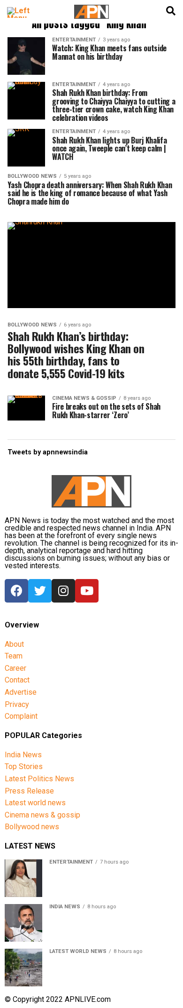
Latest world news (35, 802)
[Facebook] (16, 591)
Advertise (21, 692)
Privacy (17, 704)
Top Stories (24, 766)
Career (15, 668)
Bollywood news (32, 826)
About (14, 644)
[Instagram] (63, 591)
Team (14, 655)
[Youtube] (87, 591)
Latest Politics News (39, 778)
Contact (17, 679)
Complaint (21, 716)
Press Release (29, 790)
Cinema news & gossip (42, 814)
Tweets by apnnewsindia (48, 452)
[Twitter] (40, 591)
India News (23, 754)
